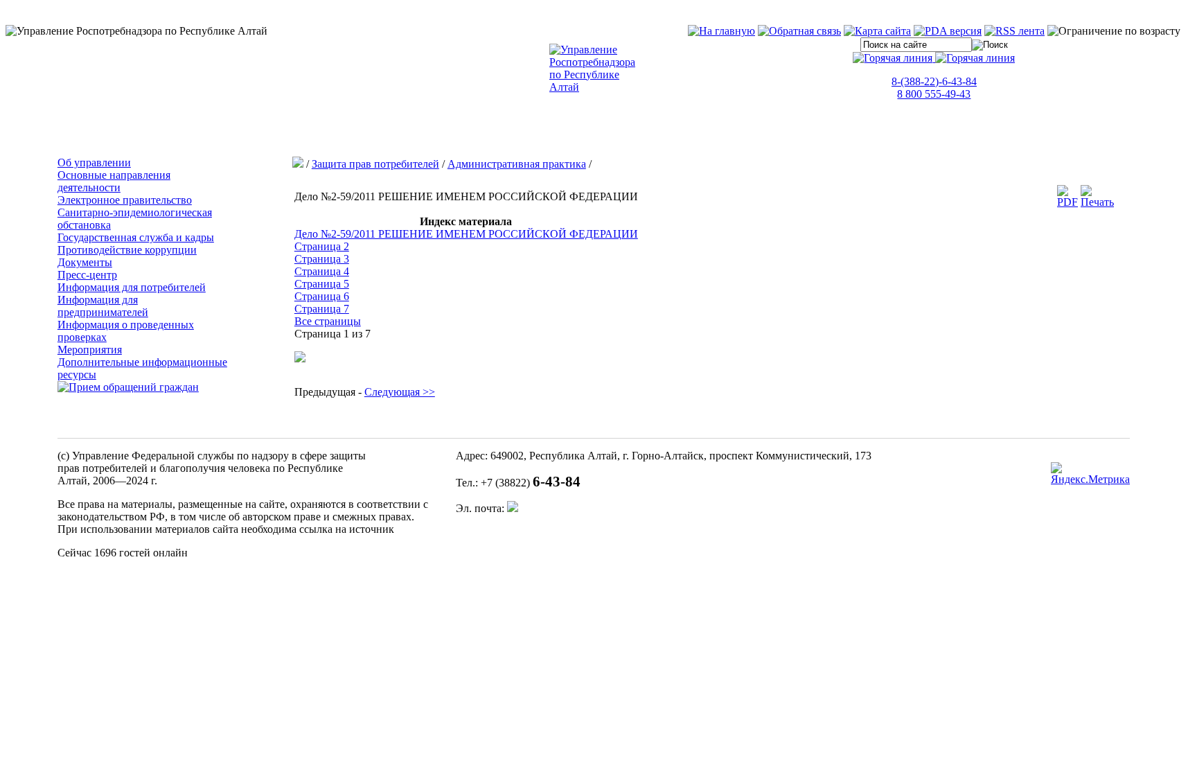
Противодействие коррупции (127, 250)
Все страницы (327, 321)
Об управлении (94, 162)
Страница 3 (321, 259)
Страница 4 (321, 271)
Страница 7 (321, 309)
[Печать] (1097, 202)
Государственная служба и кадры (135, 237)
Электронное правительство (124, 200)
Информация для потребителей (131, 287)
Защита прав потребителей (375, 164)
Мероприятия (89, 349)
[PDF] (1067, 202)
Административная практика (516, 164)
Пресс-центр (87, 275)
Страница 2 (321, 246)
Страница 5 (321, 284)
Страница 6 (321, 296)
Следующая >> (399, 392)
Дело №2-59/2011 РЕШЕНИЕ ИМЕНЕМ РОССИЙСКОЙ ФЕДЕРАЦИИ (466, 234)
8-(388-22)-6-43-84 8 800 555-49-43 (934, 88)
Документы (84, 262)
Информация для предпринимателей (102, 306)
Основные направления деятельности (113, 181)
